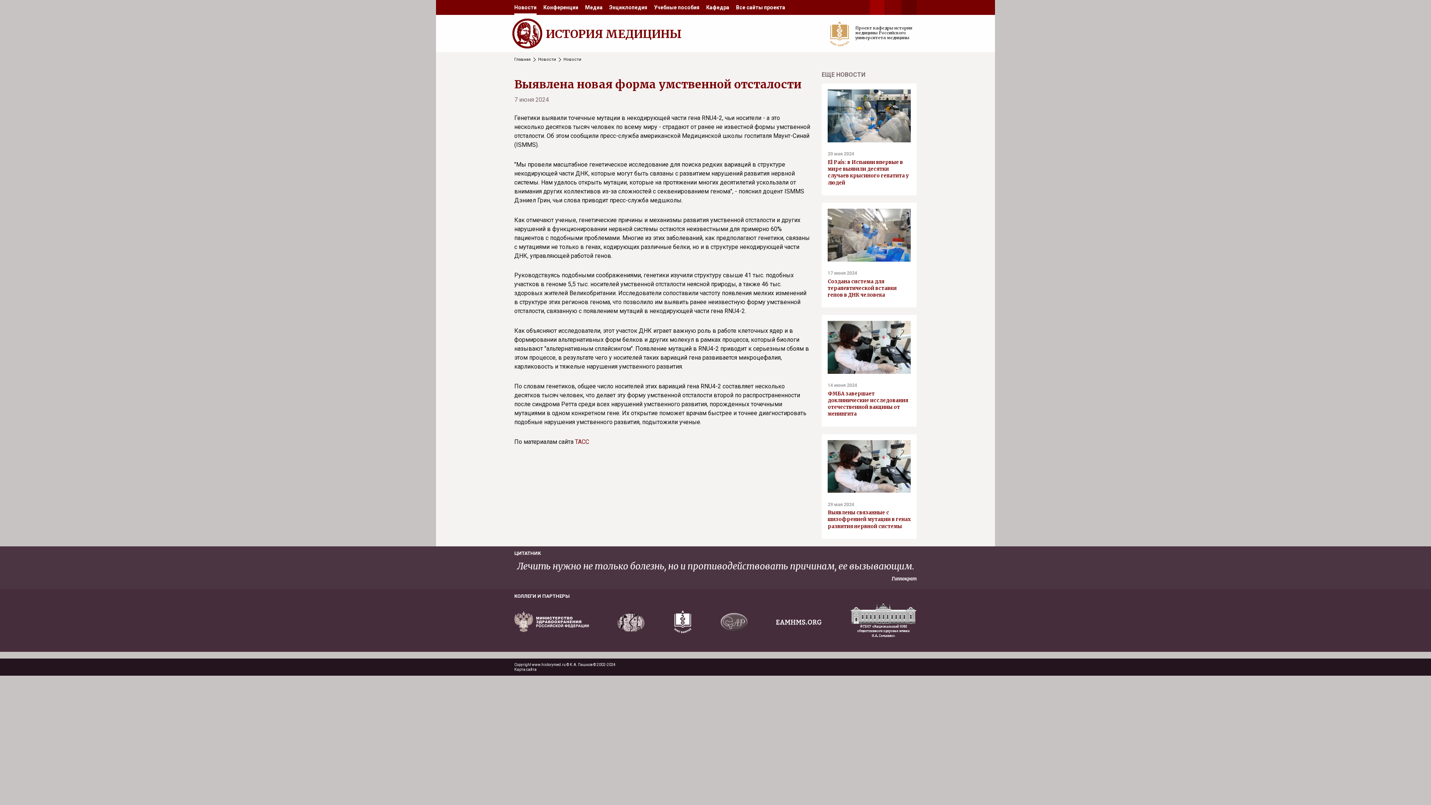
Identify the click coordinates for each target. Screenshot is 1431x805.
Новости (525, 7)
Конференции (560, 7)
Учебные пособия (676, 7)
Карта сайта (525, 669)
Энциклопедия (628, 7)
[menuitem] (525, 7)
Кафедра (717, 7)
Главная (522, 59)
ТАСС (582, 441)
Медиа (594, 7)
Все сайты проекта (760, 7)
